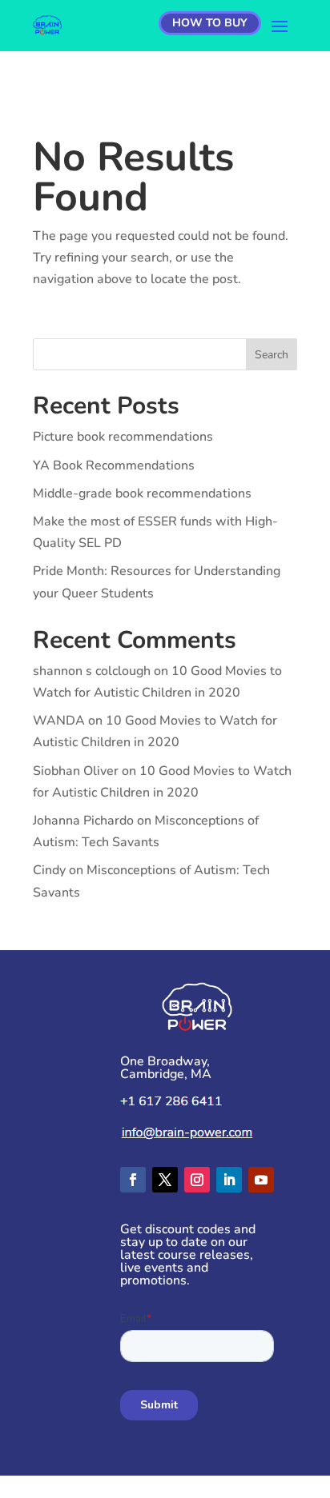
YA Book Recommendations (114, 465)
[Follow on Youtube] (261, 1179)
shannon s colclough (92, 671)
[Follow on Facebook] (133, 1179)
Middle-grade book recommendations (142, 493)
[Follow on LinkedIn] (229, 1179)
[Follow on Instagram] (197, 1179)
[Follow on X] (165, 1179)
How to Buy (210, 22)
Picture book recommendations (123, 436)
